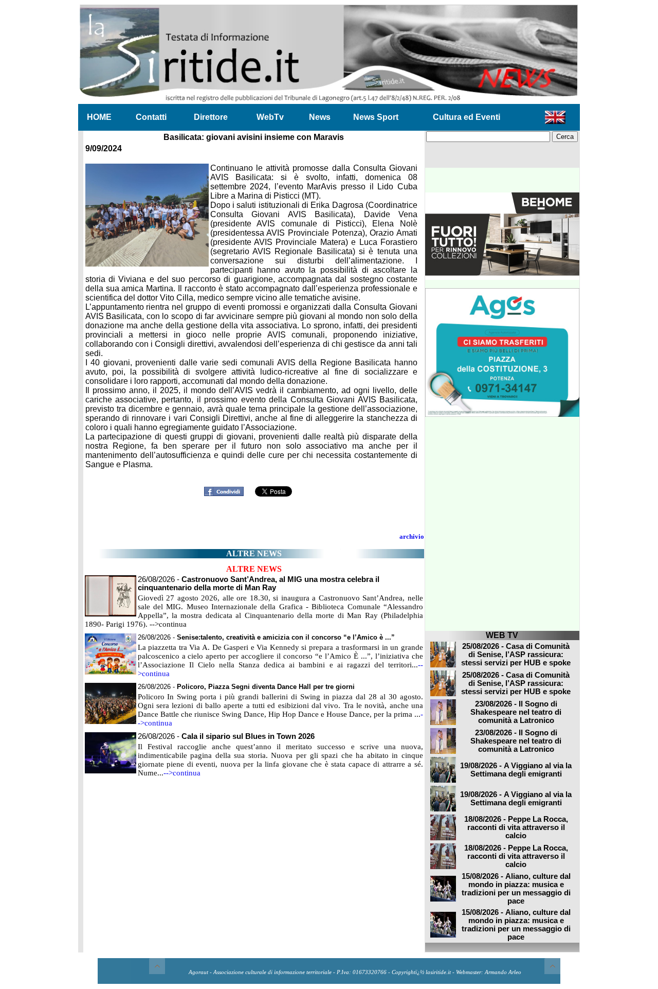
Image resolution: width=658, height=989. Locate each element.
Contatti (151, 117)
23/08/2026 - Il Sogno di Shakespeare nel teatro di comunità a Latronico (515, 712)
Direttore (211, 117)
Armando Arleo (503, 972)
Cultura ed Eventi (466, 117)
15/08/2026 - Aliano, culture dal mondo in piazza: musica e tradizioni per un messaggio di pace (516, 888)
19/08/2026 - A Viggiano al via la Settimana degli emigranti (516, 770)
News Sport (375, 117)
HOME (99, 117)
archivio (411, 536)
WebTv (270, 117)
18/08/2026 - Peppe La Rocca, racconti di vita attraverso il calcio (516, 827)
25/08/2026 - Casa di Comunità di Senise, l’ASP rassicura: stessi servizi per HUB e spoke (516, 654)
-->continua (181, 773)
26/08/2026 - (258, 583)
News (320, 117)
